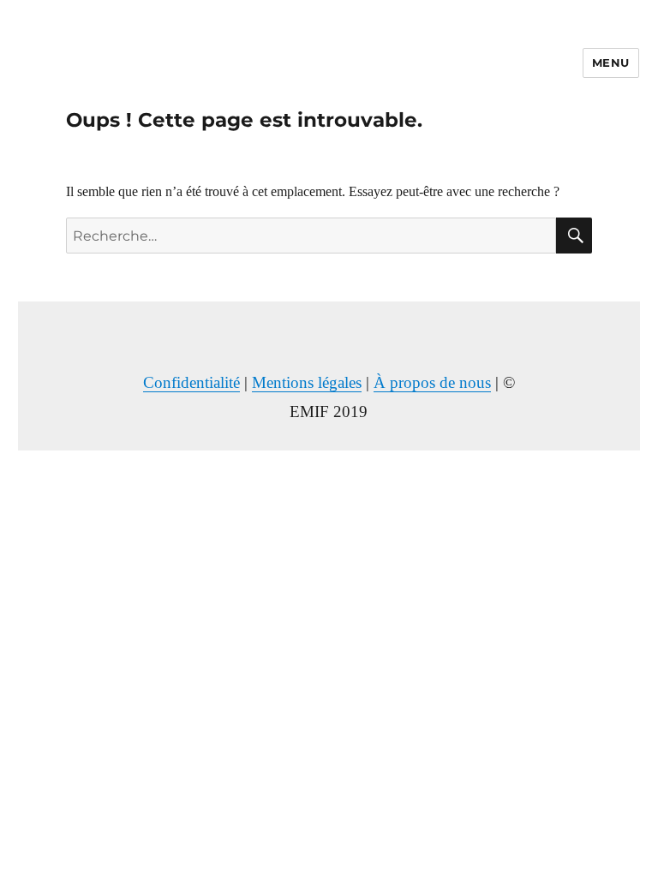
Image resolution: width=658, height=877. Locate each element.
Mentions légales (307, 382)
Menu (611, 62)
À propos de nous (432, 382)
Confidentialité (191, 382)
